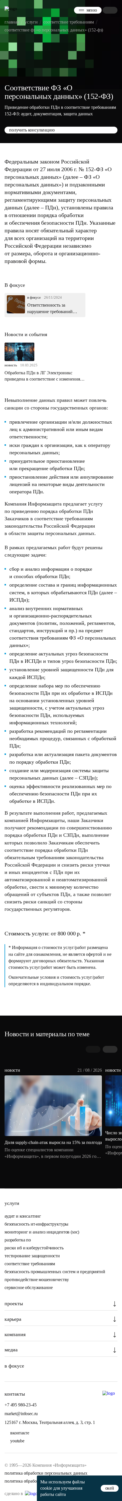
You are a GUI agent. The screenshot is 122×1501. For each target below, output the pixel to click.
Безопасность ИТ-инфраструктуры (36, 1224)
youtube (17, 1440)
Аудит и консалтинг (23, 1216)
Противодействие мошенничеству (37, 1279)
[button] (110, 1049)
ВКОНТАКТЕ (19, 1432)
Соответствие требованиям (30, 1263)
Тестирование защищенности (32, 1255)
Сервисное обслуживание (28, 1287)
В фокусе (14, 1366)
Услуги (12, 1203)
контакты (15, 1394)
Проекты (14, 1303)
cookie (46, 1488)
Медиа (11, 1350)
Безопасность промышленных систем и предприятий (55, 1271)
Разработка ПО (18, 1239)
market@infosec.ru (21, 1413)
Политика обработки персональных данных (46, 1473)
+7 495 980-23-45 (20, 1404)
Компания (15, 1334)
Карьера (13, 1319)
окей (109, 1488)
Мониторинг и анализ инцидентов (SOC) (42, 1232)
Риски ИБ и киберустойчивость (34, 1247)
